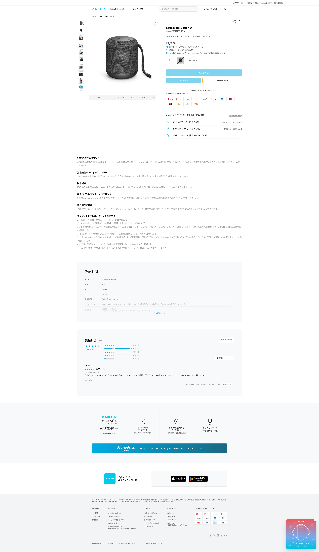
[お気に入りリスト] (220, 9)
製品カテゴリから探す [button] (118, 9)
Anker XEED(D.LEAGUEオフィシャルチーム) (177, 524)
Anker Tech (171, 516)
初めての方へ (148, 516)
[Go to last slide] (90, 56)
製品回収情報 (148, 526)
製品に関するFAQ (149, 520)
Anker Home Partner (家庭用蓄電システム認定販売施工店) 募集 (122, 527)
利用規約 (111, 543)
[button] (81, 23)
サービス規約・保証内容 (151, 523)
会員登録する (108, 433)
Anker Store (171, 513)
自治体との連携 (113, 523)
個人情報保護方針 (98, 543)
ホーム (94, 16)
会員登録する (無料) (235, 116)
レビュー (144, 97)
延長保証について (181, 433)
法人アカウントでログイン (194, 53)
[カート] (225, 9)
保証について (237, 129)
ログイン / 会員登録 (210, 9)
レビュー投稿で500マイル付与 (201, 36)
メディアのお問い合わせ (116, 520)
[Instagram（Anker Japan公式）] (218, 535)
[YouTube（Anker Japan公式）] (225, 535)
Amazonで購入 (222, 80)
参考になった (227, 384)
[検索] (161, 9)
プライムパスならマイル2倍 (193, 47)
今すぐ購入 (183, 80)
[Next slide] (155, 56)
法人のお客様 (138, 9)
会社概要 (95, 513)
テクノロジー (96, 516)
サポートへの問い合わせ (152, 513)
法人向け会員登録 (114, 516)
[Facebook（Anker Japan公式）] (210, 535)
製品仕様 (121, 97)
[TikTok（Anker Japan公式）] (222, 535)
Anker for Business (114, 513)
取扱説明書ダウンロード (110, 299)
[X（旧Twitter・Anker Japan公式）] (214, 535)
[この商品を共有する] (240, 22)
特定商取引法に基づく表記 (126, 543)
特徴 (98, 97)
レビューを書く (226, 339)
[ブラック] (180, 60)
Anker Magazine (172, 520)
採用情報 (95, 520)
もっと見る (158, 312)
